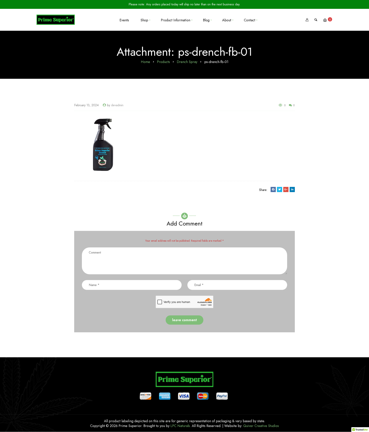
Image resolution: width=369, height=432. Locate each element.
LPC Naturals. (180, 425)
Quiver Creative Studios (261, 425)
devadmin (117, 105)
